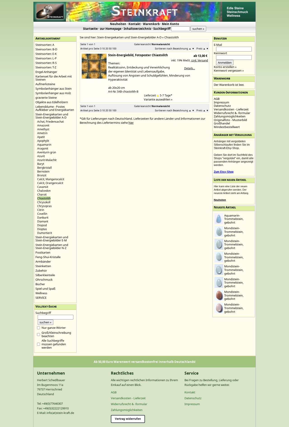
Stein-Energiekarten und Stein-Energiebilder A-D (51, 115)
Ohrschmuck (44, 280)
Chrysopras (44, 206)
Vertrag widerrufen (128, 419)
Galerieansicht (142, 44)
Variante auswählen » (158, 99)
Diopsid (42, 225)
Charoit (42, 194)
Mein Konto (170, 24)
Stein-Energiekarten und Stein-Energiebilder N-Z (51, 246)
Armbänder (43, 261)
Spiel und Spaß (45, 289)
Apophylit (43, 141)
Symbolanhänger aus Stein (53, 88)
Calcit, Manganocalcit (50, 179)
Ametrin (42, 133)
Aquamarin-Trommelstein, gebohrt (233, 218)
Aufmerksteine (45, 84)
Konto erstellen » (225, 67)
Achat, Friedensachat (50, 122)
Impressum (221, 102)
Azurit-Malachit (46, 160)
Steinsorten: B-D (46, 49)
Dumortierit (44, 233)
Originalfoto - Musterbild (230, 120)
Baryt (40, 164)
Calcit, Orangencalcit (50, 183)
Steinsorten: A (44, 45)
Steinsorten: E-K (46, 54)
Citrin (40, 210)
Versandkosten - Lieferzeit (231, 109)
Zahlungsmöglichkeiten (229, 116)
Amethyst (43, 129)
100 (114, 48)
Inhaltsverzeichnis (137, 29)
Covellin (42, 214)
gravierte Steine (46, 98)
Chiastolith (171, 37)
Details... (189, 68)
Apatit (41, 137)
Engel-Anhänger (46, 72)
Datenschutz (222, 106)
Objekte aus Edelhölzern (51, 102)
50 (110, 48)
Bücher (40, 284)
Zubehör (41, 270)
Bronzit (41, 175)
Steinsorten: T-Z (45, 67)
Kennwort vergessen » (229, 70)
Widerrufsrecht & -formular (232, 113)
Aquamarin (44, 145)
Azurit (41, 156)
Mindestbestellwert (227, 127)
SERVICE (41, 298)
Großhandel (222, 123)
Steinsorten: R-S (46, 63)
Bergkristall (44, 168)
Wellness (41, 293)
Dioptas (42, 229)
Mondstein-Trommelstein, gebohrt (233, 231)
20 (106, 48)
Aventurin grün (46, 152)
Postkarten (42, 252)
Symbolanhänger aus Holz (53, 93)
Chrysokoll (43, 202)
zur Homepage (110, 29)
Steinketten (43, 266)
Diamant (42, 221)
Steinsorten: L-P (46, 58)
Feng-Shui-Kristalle (48, 257)
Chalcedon (44, 191)
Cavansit (42, 187)
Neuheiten (118, 24)
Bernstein (43, 171)
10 (103, 48)
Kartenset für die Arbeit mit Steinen (53, 78)
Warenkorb (151, 24)
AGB (216, 99)
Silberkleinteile (45, 275)
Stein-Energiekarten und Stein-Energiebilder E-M (51, 238)
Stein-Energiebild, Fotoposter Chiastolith (138, 55)
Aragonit (42, 148)
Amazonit (43, 125)
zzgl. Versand (199, 60)
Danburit (42, 217)
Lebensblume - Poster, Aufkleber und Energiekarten (54, 108)
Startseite (90, 29)
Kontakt (134, 24)
